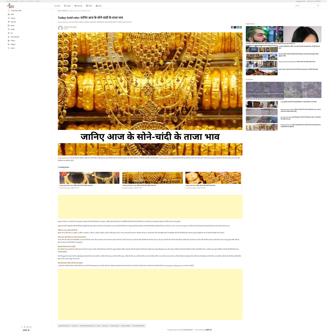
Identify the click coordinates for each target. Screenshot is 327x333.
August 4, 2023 (138, 188)
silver (98, 326)
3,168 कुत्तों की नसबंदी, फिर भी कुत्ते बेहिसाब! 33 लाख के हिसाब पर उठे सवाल (299, 102)
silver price (105, 326)
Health (13, 29)
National (79, 6)
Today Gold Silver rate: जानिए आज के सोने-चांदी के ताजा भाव (76, 185)
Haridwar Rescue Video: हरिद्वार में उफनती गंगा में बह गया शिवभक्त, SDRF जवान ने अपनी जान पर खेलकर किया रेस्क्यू (301, 110)
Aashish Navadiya (65, 188)
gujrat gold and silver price (87, 326)
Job (12, 33)
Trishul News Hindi (16, 11)
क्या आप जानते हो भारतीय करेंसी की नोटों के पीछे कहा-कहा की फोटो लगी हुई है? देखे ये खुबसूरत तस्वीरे (298, 55)
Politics (13, 41)
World (90, 6)
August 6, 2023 (75, 188)
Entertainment (15, 37)
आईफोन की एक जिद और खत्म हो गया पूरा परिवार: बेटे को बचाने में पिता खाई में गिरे (265, 99)
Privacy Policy (30, 1)
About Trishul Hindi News (12, 1)
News (100, 6)
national (64, 11)
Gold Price (75, 326)
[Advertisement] (150, 207)
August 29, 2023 (201, 188)
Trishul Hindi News (187, 330)
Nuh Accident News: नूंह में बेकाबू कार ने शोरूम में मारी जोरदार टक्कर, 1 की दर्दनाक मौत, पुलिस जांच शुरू (301, 118)
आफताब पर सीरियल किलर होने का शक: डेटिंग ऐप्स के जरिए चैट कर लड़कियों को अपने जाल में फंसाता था (270, 44)
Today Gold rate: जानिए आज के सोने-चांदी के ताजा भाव (200, 185)
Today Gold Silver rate (138, 326)
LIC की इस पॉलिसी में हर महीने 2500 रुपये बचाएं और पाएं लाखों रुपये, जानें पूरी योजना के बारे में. (299, 47)
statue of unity (114, 326)
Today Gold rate (63, 158)
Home (58, 6)
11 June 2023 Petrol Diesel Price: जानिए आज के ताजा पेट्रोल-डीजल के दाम (296, 62)
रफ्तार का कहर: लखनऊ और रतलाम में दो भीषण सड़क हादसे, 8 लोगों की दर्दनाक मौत (298, 69)
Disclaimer (37, 1)
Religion (13, 44)
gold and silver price (64, 326)
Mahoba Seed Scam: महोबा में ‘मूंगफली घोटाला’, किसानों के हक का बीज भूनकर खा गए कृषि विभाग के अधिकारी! (301, 126)
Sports (13, 48)
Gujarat (68, 6)
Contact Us (22, 1)
